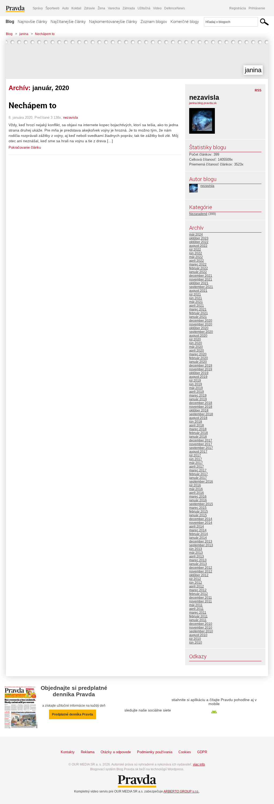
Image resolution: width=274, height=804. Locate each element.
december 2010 (200, 624)
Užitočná (144, 8)
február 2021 (198, 313)
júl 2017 (195, 455)
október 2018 (198, 410)
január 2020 (198, 362)
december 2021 (200, 276)
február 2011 (198, 616)
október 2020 (198, 328)
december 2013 (200, 541)
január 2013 (198, 564)
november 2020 (200, 324)
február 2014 (198, 534)
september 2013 (201, 545)
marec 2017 (198, 470)
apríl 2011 (196, 609)
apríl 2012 (196, 586)
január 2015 (198, 515)
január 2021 (198, 317)
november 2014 (200, 523)
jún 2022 (195, 253)
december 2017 (200, 440)
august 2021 (198, 291)
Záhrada (129, 8)
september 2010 (201, 631)
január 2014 (198, 538)
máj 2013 (196, 553)
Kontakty (68, 752)
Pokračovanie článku (25, 147)
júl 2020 (195, 339)
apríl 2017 (196, 466)
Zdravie (89, 8)
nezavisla (70, 118)
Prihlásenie (257, 8)
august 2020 (198, 335)
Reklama (87, 752)
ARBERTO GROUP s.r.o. (181, 791)
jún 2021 (195, 298)
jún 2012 (195, 582)
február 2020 (198, 358)
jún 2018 (195, 422)
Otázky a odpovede (116, 752)
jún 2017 (195, 459)
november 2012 (200, 571)
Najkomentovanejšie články (113, 21)
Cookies (184, 752)
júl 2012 (195, 579)
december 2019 (200, 365)
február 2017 (198, 474)
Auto (65, 8)
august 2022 (198, 246)
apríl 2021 (196, 305)
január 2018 (198, 436)
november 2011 (200, 601)
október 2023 (198, 238)
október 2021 (198, 283)
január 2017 (198, 478)
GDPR (202, 752)
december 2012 (200, 568)
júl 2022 (195, 249)
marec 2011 (197, 612)
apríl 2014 (196, 526)
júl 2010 (195, 639)
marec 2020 (198, 354)
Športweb (52, 8)
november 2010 (200, 627)
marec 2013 (198, 560)
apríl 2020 (196, 350)
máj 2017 (196, 463)
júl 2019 (195, 380)
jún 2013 (195, 549)
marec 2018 (198, 429)
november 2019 (200, 369)
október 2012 (198, 575)
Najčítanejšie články (68, 21)
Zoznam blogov (153, 21)
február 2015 (198, 511)
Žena (101, 8)
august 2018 (198, 418)
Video (157, 8)
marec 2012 (198, 590)
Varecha (114, 8)
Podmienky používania (154, 752)
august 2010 (198, 635)
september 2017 (201, 448)
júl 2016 (195, 485)
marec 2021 (198, 309)
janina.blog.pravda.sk (203, 103)
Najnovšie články (32, 21)
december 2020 (200, 320)
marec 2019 (198, 395)
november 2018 (200, 407)
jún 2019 (195, 384)
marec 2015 (198, 508)
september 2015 (201, 504)
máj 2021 (196, 302)
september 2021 (201, 287)
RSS (258, 90)
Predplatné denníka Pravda (72, 714)
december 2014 (200, 519)
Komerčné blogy (184, 21)
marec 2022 (198, 264)
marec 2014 (198, 530)
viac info (199, 764)
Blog (10, 21)
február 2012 (198, 594)
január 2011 (198, 620)
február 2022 (198, 268)
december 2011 (200, 597)
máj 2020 (196, 347)
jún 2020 (195, 343)
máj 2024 (196, 234)
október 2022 (198, 242)
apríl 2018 (196, 425)
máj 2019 (196, 388)
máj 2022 (196, 257)
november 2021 (200, 279)
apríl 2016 (196, 493)
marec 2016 (198, 496)
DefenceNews (174, 8)
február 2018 (198, 433)
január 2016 (198, 500)
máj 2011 (196, 605)
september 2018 (201, 414)
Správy (38, 8)
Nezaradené (198, 214)
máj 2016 (196, 489)
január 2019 (198, 399)
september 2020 (201, 332)
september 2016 (201, 481)
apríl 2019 (196, 392)
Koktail (76, 8)
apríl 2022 (196, 261)
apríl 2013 (196, 556)
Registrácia (237, 8)
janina (23, 34)
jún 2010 (195, 642)
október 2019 (198, 373)
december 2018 (200, 403)
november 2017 (200, 444)
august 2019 (198, 377)
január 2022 (198, 272)
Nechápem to (45, 34)
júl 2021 (195, 294)
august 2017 (198, 451)
